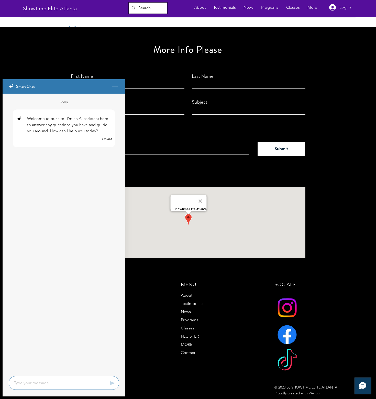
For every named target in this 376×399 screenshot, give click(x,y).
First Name (82, 76)
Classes (187, 328)
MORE (186, 344)
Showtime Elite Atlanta (50, 8)
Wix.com (316, 393)
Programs (189, 319)
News (186, 311)
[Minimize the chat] (115, 86)
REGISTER (190, 336)
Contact (188, 352)
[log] (64, 233)
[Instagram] (287, 307)
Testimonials (192, 303)
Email (76, 102)
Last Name (203, 76)
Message (80, 129)
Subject (199, 102)
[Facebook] (287, 334)
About (186, 295)
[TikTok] (287, 361)
